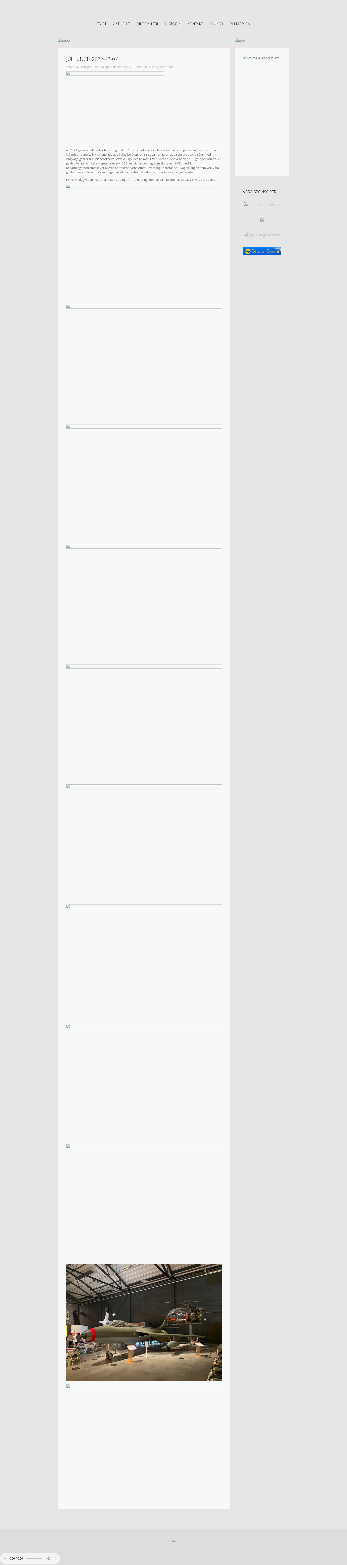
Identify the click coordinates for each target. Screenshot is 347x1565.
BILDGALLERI (147, 23)
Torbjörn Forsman (92, 67)
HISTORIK (173, 23)
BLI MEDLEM (240, 23)
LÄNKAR (216, 23)
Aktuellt (121, 23)
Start (101, 23)
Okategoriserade (161, 67)
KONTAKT (195, 23)
